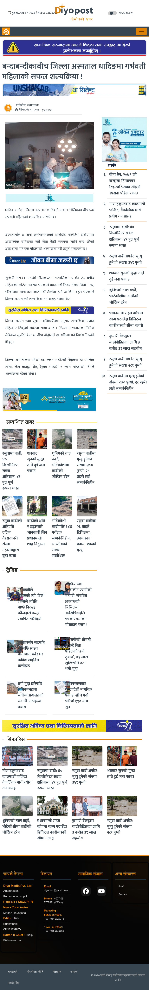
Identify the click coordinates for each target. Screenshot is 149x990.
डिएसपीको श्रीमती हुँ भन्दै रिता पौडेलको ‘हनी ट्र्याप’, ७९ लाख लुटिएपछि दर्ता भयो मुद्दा (78, 654)
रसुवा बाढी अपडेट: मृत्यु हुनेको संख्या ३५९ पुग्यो (125, 259)
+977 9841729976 (54, 918)
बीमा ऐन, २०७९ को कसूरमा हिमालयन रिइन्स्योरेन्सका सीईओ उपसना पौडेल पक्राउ (124, 184)
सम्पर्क (73, 971)
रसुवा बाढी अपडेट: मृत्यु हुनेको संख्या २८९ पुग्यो (125, 362)
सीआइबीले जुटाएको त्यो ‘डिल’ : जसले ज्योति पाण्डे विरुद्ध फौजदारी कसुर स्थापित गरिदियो (31, 604)
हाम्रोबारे (12, 971)
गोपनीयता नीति (35, 971)
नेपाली (121, 886)
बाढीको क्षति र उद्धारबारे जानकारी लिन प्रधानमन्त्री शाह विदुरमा (37, 532)
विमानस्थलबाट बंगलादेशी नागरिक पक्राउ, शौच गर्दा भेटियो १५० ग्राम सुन (78, 695)
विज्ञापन (57, 971)
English (123, 894)
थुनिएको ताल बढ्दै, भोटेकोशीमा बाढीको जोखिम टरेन (61, 465)
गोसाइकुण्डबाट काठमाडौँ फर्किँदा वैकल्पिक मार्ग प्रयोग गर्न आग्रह (127, 210)
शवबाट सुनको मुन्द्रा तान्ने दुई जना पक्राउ (36, 462)
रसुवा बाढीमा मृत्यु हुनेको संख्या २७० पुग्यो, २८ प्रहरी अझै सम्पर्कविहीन (86, 468)
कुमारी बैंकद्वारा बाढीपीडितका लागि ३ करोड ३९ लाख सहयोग (125, 342)
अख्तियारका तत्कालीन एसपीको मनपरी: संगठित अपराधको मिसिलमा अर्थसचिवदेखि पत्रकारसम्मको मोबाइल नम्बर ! (78, 604)
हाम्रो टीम (13, 983)
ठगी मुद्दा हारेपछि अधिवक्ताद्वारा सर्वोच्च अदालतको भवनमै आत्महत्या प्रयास (31, 695)
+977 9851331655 (54, 930)
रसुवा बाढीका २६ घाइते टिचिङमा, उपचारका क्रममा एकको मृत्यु (86, 535)
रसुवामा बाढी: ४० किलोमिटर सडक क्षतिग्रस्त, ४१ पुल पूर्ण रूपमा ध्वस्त (124, 236)
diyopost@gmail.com (56, 890)
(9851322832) (12, 929)
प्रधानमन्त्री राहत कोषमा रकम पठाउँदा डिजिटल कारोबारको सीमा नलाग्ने (126, 319)
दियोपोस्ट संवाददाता (27, 105)
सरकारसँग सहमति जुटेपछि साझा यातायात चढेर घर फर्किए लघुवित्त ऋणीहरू (31, 654)
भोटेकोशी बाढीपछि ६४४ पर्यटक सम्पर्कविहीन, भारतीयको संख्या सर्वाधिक (62, 538)
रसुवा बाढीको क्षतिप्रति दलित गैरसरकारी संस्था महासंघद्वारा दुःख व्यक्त (12, 538)
